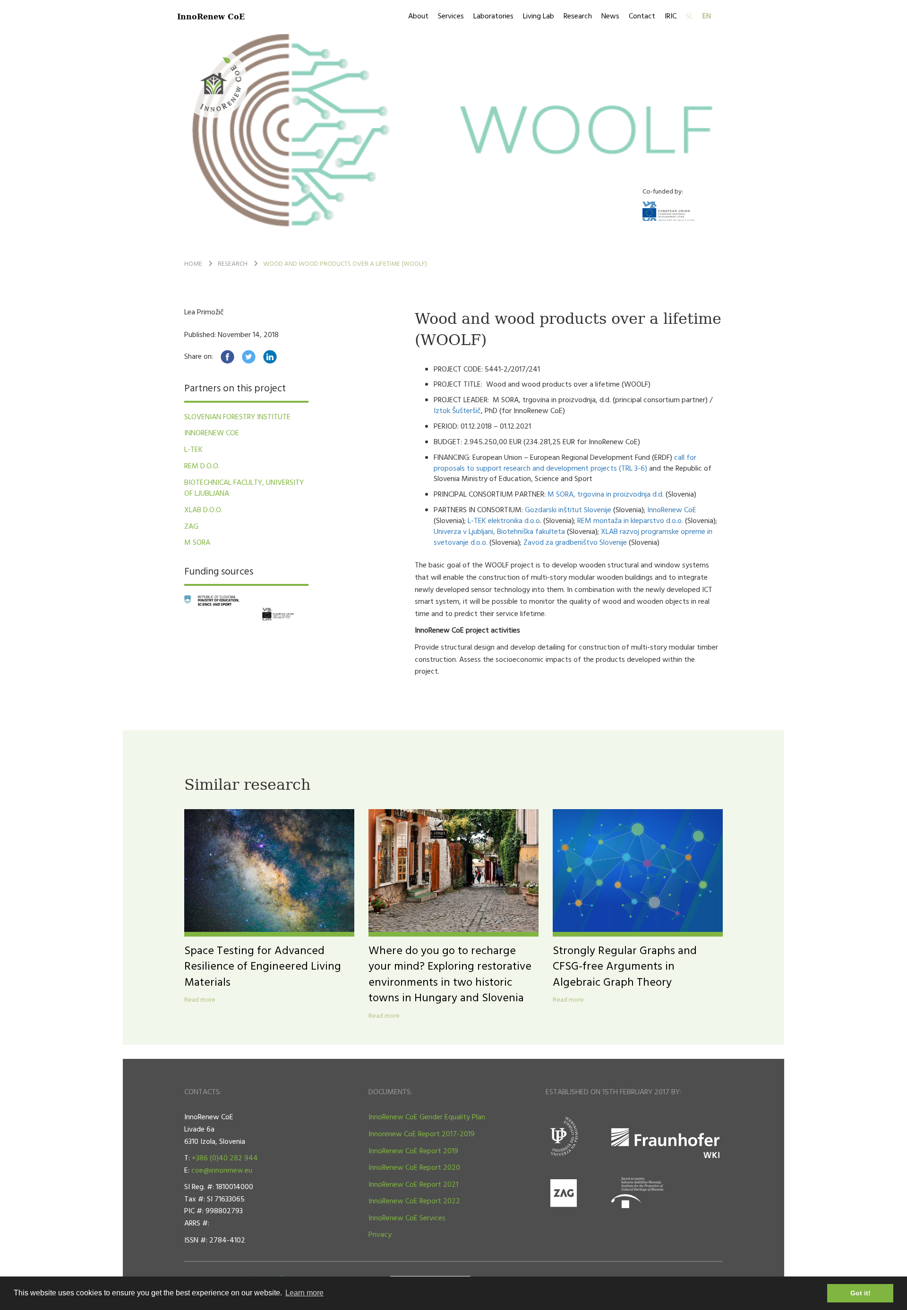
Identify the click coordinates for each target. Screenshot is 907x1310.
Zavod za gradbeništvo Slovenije (575, 543)
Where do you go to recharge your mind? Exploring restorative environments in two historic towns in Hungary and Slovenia (449, 975)
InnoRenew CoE (211, 16)
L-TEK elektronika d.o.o (504, 521)
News (610, 16)
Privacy (380, 1235)
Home (193, 264)
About (418, 16)
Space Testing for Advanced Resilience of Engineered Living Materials (262, 967)
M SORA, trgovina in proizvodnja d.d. (606, 495)
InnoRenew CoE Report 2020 (414, 1168)
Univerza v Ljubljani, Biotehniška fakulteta (499, 532)
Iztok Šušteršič (457, 411)
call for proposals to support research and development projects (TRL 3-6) (565, 463)
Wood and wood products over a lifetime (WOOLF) (345, 264)
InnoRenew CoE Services (406, 1218)
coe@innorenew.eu (221, 1171)
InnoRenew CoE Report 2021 (413, 1185)
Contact (642, 16)
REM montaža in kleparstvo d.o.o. (630, 521)
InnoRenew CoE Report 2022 (414, 1201)
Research (578, 16)
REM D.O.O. (202, 466)
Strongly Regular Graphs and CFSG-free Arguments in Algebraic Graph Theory (625, 967)
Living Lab (538, 16)
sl (689, 16)
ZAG (191, 527)
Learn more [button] (304, 1293)
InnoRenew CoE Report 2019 (413, 1151)
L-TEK (193, 450)
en (706, 16)
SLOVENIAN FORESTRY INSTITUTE (237, 417)
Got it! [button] (860, 1293)
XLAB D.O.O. (203, 510)
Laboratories (493, 16)
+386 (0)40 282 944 (225, 1158)
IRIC (670, 16)
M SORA (197, 543)
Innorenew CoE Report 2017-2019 (421, 1134)
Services (451, 16)
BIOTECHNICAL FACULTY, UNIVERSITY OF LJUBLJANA (244, 488)
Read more (199, 1000)
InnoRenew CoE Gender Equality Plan (426, 1117)
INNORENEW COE (211, 433)
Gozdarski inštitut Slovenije (568, 510)
